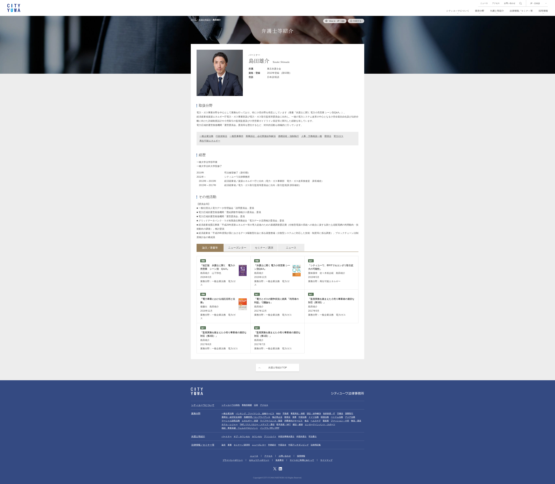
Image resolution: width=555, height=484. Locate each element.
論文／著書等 (210, 247)
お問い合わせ (509, 3)
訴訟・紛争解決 (314, 413)
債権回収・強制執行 (288, 136)
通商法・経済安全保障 (232, 417)
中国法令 (282, 445)
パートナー (227, 436)
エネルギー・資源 (250, 421)
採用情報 (543, 10)
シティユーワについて (457, 10)
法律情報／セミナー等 (521, 10)
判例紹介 (272, 445)
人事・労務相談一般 (311, 136)
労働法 (340, 413)
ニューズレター (237, 247)
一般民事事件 (236, 136)
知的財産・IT (329, 413)
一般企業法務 (206, 136)
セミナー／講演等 (242, 445)
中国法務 (302, 417)
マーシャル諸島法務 (231, 421)
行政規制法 (221, 136)
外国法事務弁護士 (286, 436)
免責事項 (279, 460)
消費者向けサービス (293, 421)
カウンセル (257, 436)
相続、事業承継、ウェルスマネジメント (240, 428)
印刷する (357, 21)
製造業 (326, 421)
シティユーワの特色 (231, 405)
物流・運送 (356, 421)
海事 (294, 417)
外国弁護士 (301, 436)
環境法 (327, 136)
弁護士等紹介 (497, 10)
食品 (307, 421)
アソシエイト (270, 436)
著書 (230, 445)
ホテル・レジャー (230, 424)
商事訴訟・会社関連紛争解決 (261, 136)
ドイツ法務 (314, 417)
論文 (224, 445)
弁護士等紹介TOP (277, 367)
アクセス (496, 3)
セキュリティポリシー (259, 460)
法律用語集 (316, 445)
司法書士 (313, 436)
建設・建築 (298, 424)
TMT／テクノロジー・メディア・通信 (257, 424)
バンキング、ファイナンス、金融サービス (255, 413)
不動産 (286, 413)
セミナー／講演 (264, 247)
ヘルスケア (316, 421)
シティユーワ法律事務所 (197, 391)
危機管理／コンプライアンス (257, 417)
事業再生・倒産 (298, 413)
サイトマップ (326, 460)
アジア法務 (350, 417)
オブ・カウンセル (242, 436)
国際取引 (349, 413)
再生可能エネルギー (209, 141)
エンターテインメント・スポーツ (320, 424)
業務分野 (479, 10)
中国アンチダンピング (298, 445)
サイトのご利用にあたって (302, 460)
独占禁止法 (277, 417)
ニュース (484, 3)
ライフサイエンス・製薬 (271, 421)
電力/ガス (338, 136)
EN (343, 21)
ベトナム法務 (337, 417)
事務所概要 (247, 405)
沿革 (256, 405)
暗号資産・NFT (283, 424)
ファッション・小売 (340, 421)
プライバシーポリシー (233, 460)
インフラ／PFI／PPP (269, 428)
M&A (278, 413)
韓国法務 (325, 417)
